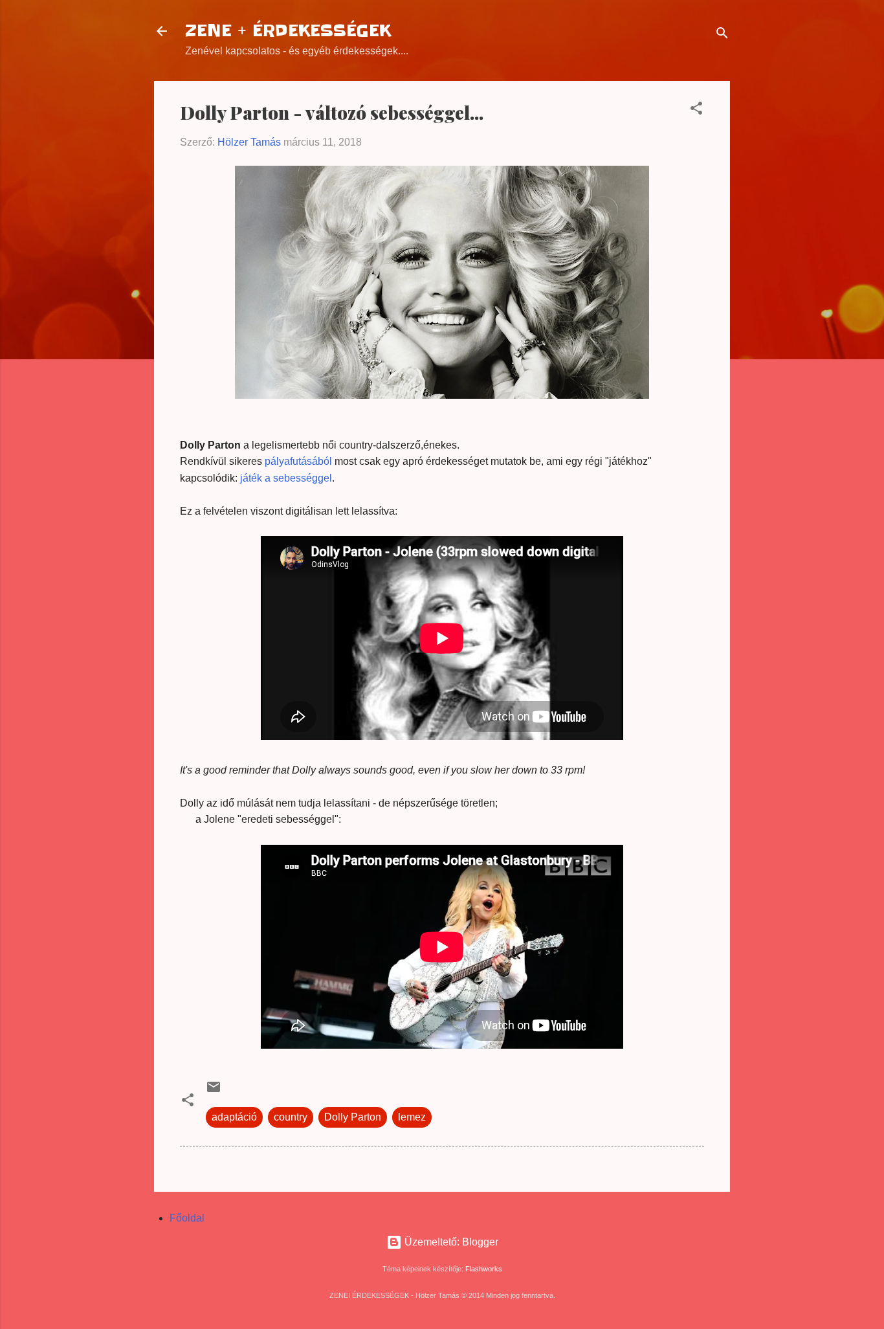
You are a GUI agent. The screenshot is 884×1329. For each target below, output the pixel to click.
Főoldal (187, 1217)
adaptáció (234, 1116)
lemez (412, 1116)
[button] (696, 110)
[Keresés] (722, 35)
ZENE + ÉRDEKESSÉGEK (288, 30)
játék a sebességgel (286, 478)
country (290, 1116)
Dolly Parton (352, 1116)
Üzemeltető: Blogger (450, 1241)
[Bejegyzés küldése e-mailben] (213, 1091)
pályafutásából (298, 461)
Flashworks (483, 1269)
